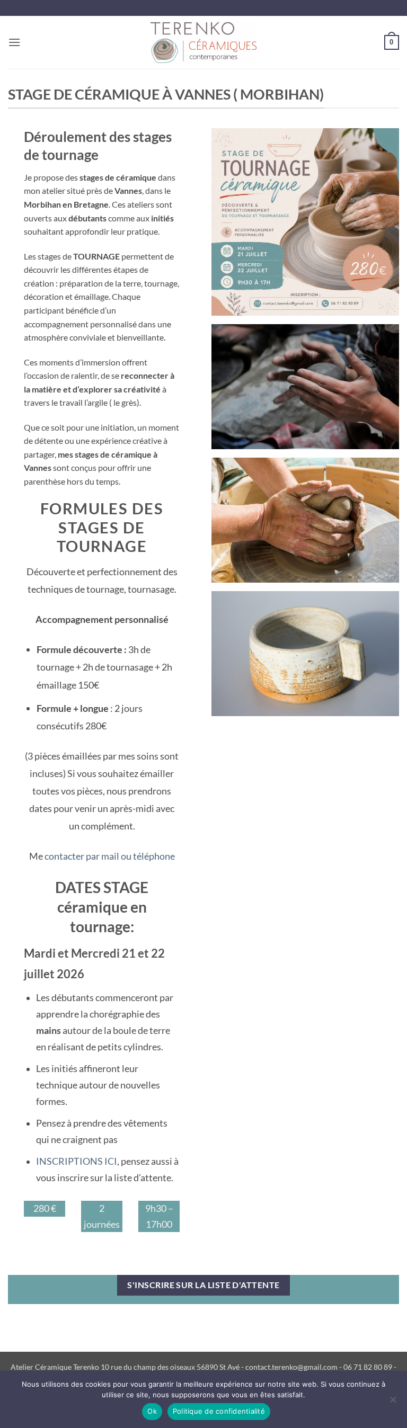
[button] (14, 42)
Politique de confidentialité (219, 1411)
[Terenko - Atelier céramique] (203, 42)
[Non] (392, 1402)
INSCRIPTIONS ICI (76, 1161)
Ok (152, 1411)
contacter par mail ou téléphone (110, 856)
